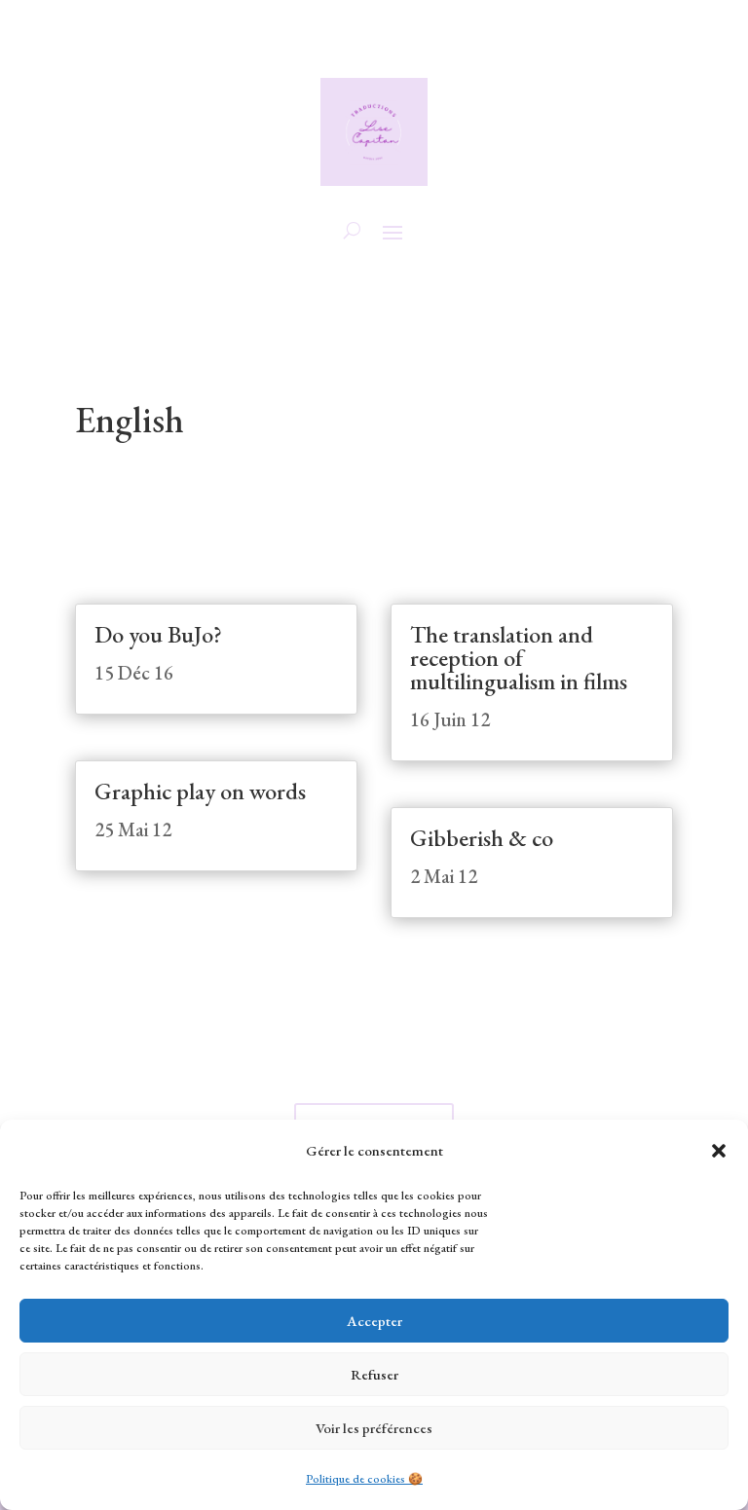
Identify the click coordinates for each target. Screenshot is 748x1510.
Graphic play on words (200, 791)
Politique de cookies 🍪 (364, 1479)
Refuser (374, 1374)
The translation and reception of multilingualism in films (518, 657)
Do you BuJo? (158, 634)
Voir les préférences (374, 1427)
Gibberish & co (481, 838)
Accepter (374, 1320)
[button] (719, 1150)
